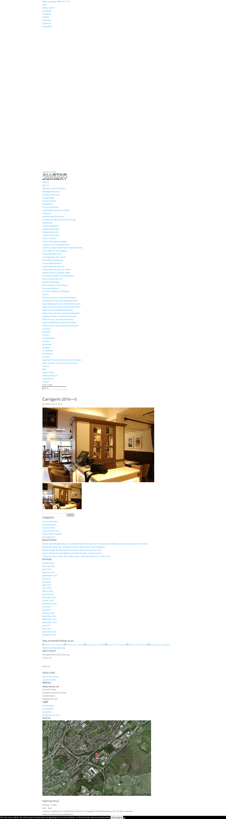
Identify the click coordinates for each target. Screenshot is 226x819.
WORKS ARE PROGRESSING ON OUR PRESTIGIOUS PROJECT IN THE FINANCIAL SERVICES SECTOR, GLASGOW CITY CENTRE (95, 544)
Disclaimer (47, 712)
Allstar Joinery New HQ (52, 279)
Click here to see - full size (163, 795)
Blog (44, 369)
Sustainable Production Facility (55, 210)
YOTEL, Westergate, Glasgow (54, 241)
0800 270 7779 (63, 1)
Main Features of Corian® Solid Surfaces (60, 363)
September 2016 (49, 622)
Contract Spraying (50, 226)
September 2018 (49, 575)
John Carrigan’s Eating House (55, 285)
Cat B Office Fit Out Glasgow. (54, 251)
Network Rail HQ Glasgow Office (56, 272)
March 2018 (47, 591)
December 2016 (49, 616)
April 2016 (46, 628)
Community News (50, 521)
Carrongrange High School (53, 257)
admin (48, 404)
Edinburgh (47, 344)
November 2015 (49, 635)
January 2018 (48, 594)
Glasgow (46, 347)
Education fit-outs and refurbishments (59, 297)
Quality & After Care (51, 194)
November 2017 (49, 597)
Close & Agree (117, 817)
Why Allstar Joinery (50, 676)
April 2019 (46, 569)
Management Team (50, 191)
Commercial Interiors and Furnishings (59, 219)
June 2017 (46, 606)
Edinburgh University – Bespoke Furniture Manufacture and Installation (73, 547)
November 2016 (49, 619)
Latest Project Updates (52, 534)
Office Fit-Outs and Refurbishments (58, 319)
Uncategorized (48, 537)
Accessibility (47, 709)
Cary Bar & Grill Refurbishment (56, 244)
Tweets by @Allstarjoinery (53, 648)
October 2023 (48, 563)
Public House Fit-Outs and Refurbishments (61, 313)
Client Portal (47, 378)
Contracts (46, 213)
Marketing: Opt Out (50, 715)
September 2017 (49, 603)
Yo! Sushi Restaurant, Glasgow (55, 291)
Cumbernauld (48, 338)
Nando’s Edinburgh (50, 282)
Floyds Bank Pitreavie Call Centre (56, 269)
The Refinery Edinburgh (52, 260)
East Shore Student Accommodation (58, 275)
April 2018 (46, 588)
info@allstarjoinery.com (54, 669)
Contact (45, 366)
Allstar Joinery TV (49, 375)
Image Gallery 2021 (50, 229)
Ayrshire (46, 335)
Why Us (45, 185)
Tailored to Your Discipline (53, 188)
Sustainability (48, 198)
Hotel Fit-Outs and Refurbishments (57, 310)
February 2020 (48, 566)
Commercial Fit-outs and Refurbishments (60, 325)
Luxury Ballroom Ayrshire (53, 266)
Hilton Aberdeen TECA (52, 254)
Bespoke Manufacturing (52, 216)
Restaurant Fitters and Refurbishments (59, 316)
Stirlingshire (47, 353)
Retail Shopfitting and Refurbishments (59, 322)
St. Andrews (47, 350)
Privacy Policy (48, 705)
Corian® (46, 357)
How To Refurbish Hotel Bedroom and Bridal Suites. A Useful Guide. (72, 553)
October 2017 (48, 600)
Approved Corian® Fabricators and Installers (62, 360)
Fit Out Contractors (50, 207)
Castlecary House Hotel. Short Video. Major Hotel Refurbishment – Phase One (76, 556)
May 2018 (46, 585)
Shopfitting (47, 223)
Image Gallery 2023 (50, 235)
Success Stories (49, 201)
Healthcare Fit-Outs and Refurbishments (60, 300)
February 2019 (48, 572)
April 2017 (46, 610)
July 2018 (46, 578)
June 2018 (46, 582)
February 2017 (48, 613)
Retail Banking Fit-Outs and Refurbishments (61, 304)
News (44, 4)
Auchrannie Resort (50, 288)
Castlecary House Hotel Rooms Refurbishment (62, 247)
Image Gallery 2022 (50, 232)
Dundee (45, 341)
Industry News (48, 527)
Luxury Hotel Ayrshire (51, 263)
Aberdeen (46, 332)
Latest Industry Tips (51, 531)
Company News (49, 524)
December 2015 (49, 631)
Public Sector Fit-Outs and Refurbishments (61, 307)
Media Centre (48, 8)
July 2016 (46, 625)
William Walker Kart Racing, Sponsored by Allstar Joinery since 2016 (71, 550)
